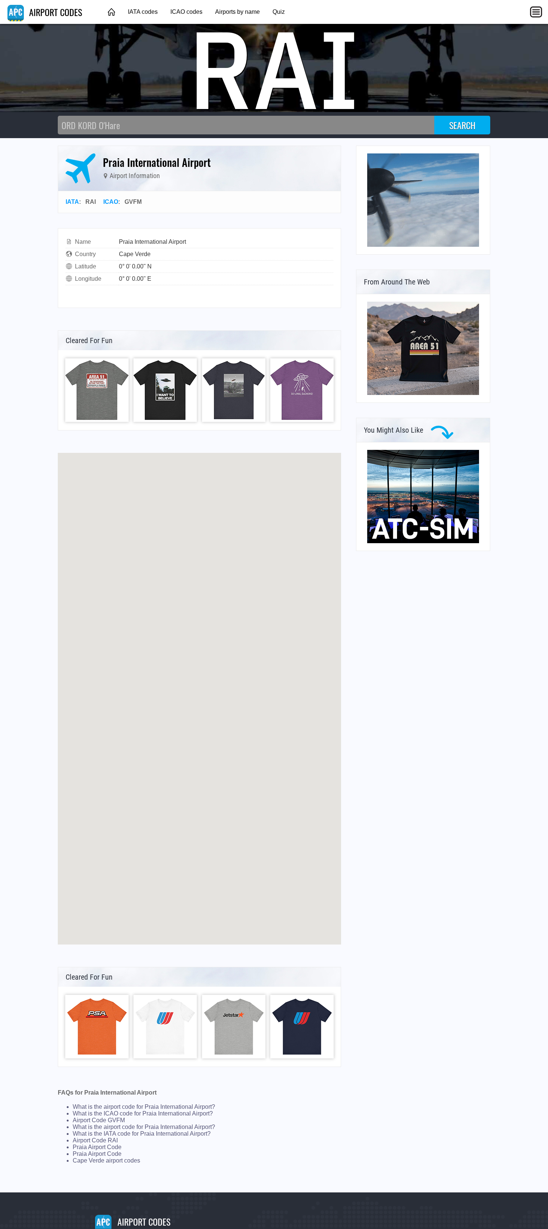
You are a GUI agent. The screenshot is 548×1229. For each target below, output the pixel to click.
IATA (72, 202)
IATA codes (143, 12)
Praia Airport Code (97, 1147)
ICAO (110, 202)
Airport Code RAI (95, 1140)
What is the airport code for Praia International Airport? (144, 1107)
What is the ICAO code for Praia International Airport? (143, 1113)
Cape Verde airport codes (106, 1160)
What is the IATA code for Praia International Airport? (142, 1133)
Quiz (279, 12)
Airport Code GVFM (99, 1120)
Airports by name (237, 12)
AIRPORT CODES (54, 12)
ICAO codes (186, 12)
